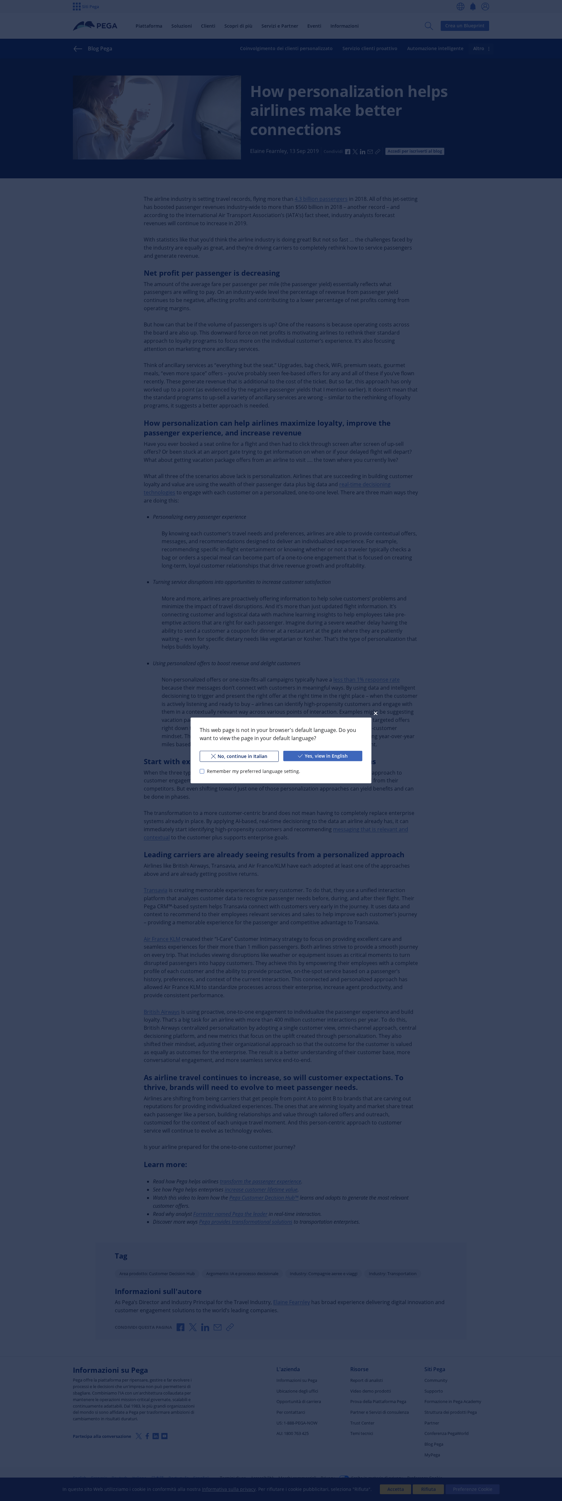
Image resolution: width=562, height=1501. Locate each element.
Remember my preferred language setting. (253, 771)
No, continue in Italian (242, 756)
